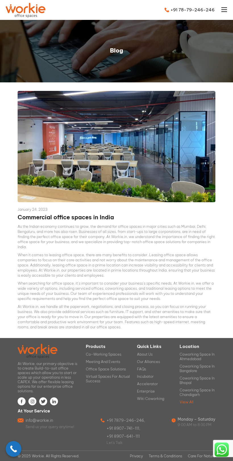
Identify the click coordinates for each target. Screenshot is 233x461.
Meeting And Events (103, 361)
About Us (145, 354)
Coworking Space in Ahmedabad (197, 356)
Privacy (136, 456)
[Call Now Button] (13, 449)
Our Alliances (148, 361)
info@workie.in (39, 420)
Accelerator (147, 383)
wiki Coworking (150, 398)
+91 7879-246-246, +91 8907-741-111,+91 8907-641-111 (126, 428)
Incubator (145, 376)
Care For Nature (201, 456)
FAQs (141, 369)
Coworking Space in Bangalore (197, 368)
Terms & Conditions (165, 456)
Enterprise (146, 391)
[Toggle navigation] (221, 9)
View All (187, 402)
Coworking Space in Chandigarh (197, 392)
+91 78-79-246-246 (192, 9)
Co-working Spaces (103, 354)
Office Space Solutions (106, 369)
